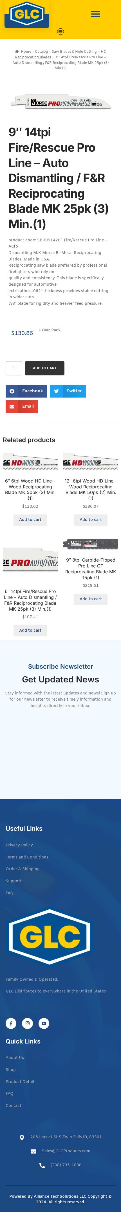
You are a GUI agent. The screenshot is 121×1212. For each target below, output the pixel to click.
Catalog (41, 52)
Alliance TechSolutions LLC (60, 1196)
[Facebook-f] (11, 1023)
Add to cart (45, 368)
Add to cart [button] (30, 520)
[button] (26, 391)
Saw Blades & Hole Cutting (74, 52)
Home (26, 52)
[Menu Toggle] (60, 31)
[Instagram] (27, 1023)
